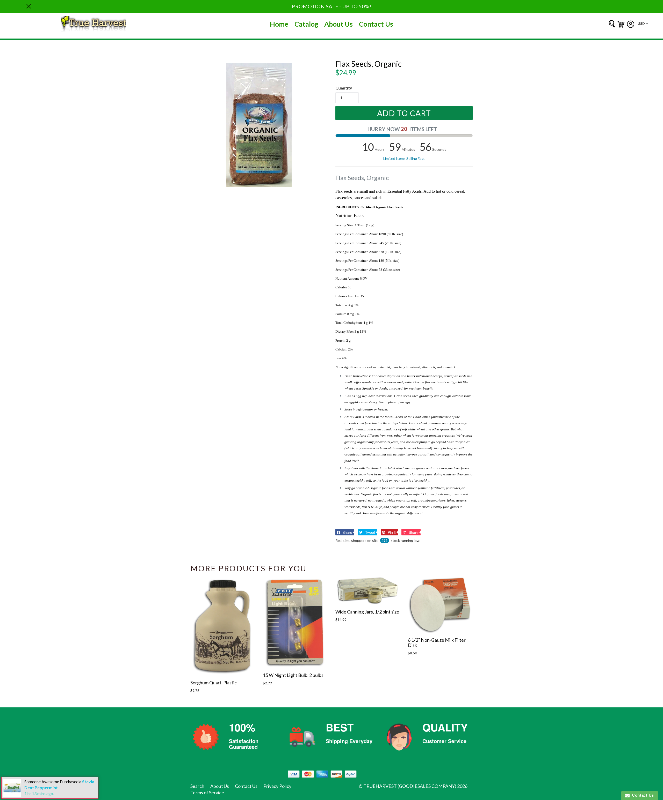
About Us (338, 24)
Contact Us (376, 24)
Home (279, 24)
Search (197, 786)
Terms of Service (207, 792)
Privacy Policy (277, 786)
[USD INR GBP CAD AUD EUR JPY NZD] (643, 23)
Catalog (306, 24)
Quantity (343, 88)
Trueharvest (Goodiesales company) (409, 786)
